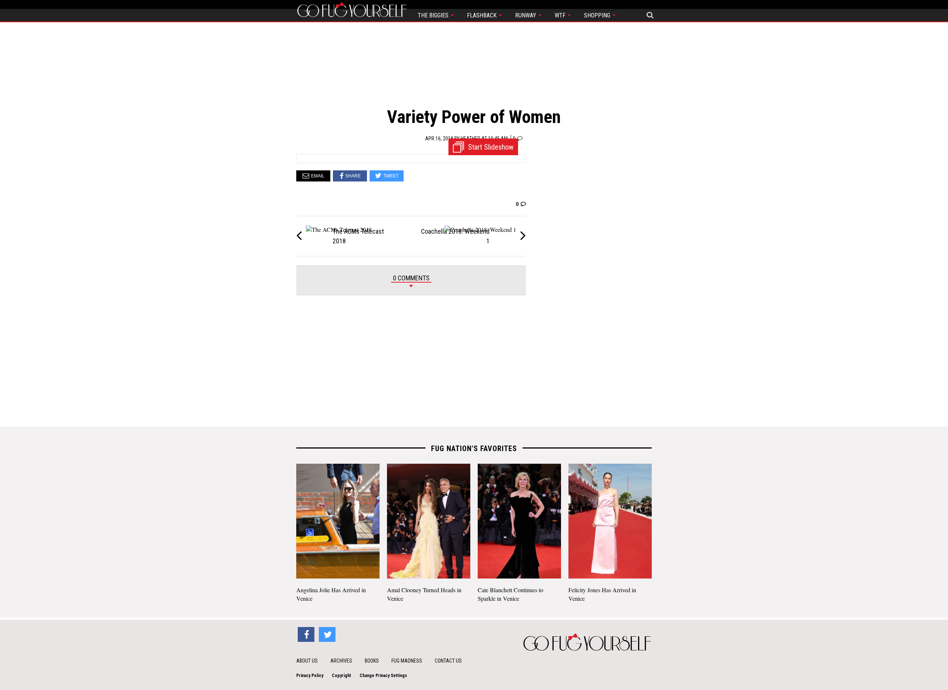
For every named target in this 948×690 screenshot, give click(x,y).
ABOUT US (307, 661)
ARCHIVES (341, 661)
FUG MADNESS (406, 661)
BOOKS (372, 661)
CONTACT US (448, 661)
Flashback (482, 15)
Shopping (598, 15)
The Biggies (434, 15)
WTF (561, 15)
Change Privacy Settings (383, 675)
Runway (526, 15)
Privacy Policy (309, 675)
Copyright (341, 675)
